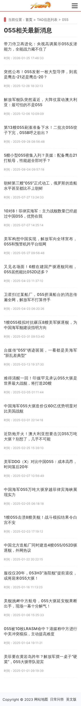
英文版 (71, 699)
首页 (28, 19)
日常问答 (57, 699)
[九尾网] (40, 5)
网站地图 (41, 699)
